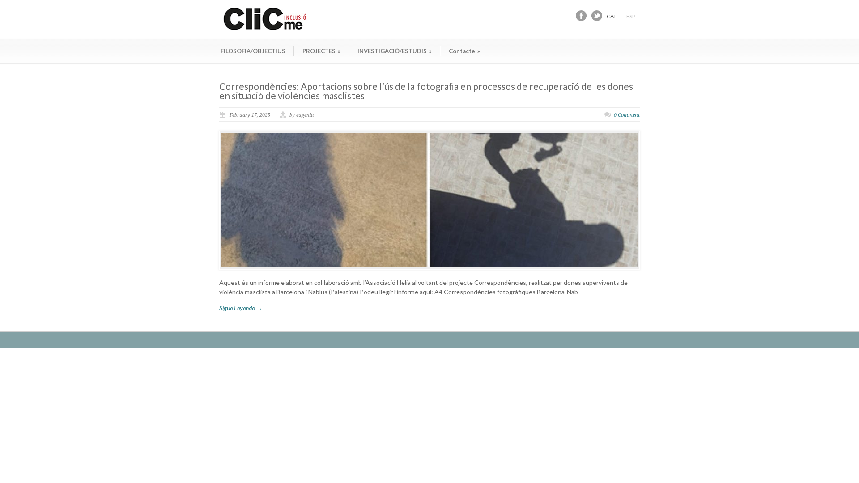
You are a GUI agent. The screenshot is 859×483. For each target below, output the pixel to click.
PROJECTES (321, 51)
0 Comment (627, 115)
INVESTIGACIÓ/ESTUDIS (394, 51)
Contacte (464, 51)
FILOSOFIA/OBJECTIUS (253, 51)
